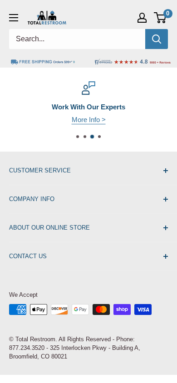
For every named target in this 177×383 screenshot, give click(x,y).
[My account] (142, 18)
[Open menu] (13, 17)
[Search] (156, 39)
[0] (160, 17)
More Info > (89, 119)
